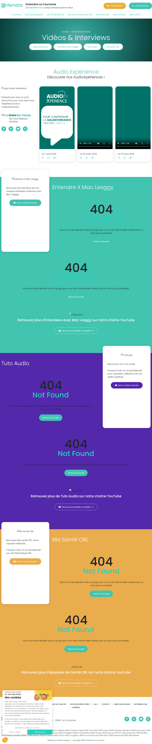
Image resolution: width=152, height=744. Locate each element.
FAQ (95, 704)
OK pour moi (40, 732)
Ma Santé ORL (112, 46)
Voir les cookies (15, 732)
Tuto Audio (92, 46)
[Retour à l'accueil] (12, 5)
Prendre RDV (116, 6)
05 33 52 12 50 (142, 6)
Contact (106, 704)
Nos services (102, 14)
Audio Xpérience (40, 46)
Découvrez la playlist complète (76, 330)
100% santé (135, 14)
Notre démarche (55, 14)
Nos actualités (59, 704)
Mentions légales (122, 704)
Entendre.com (140, 704)
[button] (5, 740)
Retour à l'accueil (101, 241)
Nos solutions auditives (80, 14)
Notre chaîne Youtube (27, 202)
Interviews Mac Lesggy (67, 46)
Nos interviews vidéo (80, 704)
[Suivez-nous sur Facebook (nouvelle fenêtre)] (3, 128)
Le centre (16, 14)
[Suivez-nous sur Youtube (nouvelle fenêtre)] (18, 128)
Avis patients (119, 14)
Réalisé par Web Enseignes (59, 740)
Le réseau (76, 707)
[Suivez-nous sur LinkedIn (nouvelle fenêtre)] (11, 128)
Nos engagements (34, 14)
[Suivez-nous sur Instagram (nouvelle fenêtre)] (25, 128)
